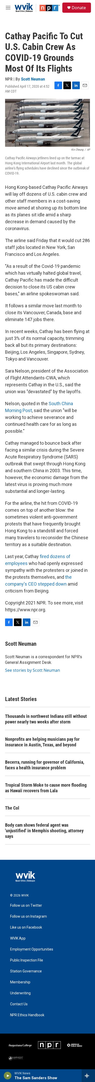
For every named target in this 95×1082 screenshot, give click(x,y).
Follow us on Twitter (26, 905)
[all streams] (88, 1075)
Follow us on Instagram (28, 916)
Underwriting (20, 993)
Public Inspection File (26, 960)
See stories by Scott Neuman (32, 670)
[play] (8, 1075)
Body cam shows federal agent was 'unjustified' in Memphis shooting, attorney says (44, 830)
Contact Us (19, 1004)
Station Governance (26, 971)
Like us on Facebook (26, 927)
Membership (20, 982)
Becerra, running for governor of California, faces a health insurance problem (44, 764)
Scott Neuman (33, 79)
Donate (79, 7)
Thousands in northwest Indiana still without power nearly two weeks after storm (46, 719)
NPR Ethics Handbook (27, 1015)
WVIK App (18, 938)
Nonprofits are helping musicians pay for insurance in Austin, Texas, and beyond (42, 741)
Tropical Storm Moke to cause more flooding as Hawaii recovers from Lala (46, 787)
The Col (12, 808)
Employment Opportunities (31, 949)
